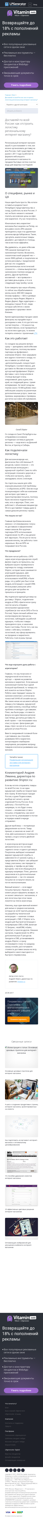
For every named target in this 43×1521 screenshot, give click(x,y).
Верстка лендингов (12, 1454)
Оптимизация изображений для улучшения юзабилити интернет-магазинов (18, 1245)
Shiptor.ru (21, 981)
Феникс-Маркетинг (25, 1480)
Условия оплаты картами (13, 1516)
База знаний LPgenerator (15, 1411)
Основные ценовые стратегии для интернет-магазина (19, 1072)
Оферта (8, 1426)
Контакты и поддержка (14, 1423)
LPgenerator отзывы (13, 1414)
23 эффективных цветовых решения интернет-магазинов (19, 1210)
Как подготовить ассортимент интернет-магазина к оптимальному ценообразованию (21, 1142)
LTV (35, 333)
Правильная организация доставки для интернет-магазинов (21, 763)
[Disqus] (21, 1280)
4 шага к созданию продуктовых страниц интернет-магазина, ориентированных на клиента (21, 1106)
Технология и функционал (15, 1435)
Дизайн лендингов (12, 1457)
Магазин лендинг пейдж (15, 1442)
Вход (35, 4)
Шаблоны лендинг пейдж (15, 1438)
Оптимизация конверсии (15, 1460)
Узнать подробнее (21, 85)
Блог (7, 1408)
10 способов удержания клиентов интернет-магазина (18, 1177)
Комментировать (18, 1019)
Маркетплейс (10, 1445)
